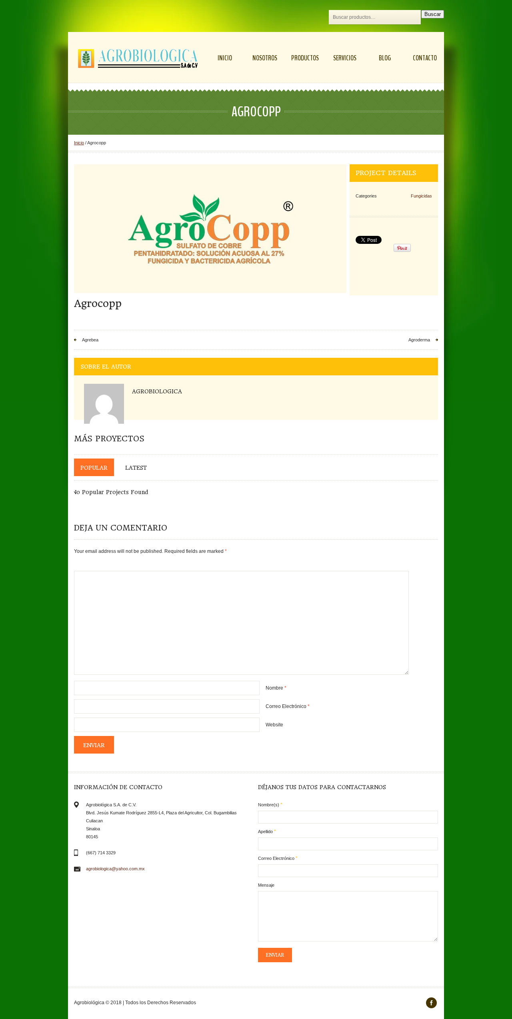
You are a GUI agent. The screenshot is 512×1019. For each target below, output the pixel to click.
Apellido (267, 831)
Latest (136, 468)
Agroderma (419, 339)
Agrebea (90, 339)
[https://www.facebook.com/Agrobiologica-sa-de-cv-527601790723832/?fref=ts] (431, 1002)
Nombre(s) (270, 805)
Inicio (79, 142)
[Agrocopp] (210, 228)
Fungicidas (421, 195)
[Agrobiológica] (138, 58)
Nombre (276, 688)
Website (274, 725)
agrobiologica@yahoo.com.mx (115, 868)
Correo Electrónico (288, 706)
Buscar (432, 14)
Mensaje (266, 885)
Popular (94, 468)
